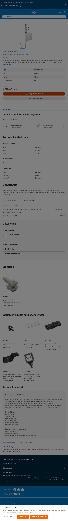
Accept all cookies (39, 517)
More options (9, 517)
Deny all (23, 517)
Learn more (33, 512)
